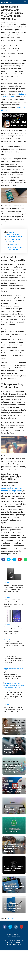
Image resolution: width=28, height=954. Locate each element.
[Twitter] (10, 927)
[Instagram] (16, 927)
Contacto (9, 942)
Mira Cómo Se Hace (14, 936)
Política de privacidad (14, 944)
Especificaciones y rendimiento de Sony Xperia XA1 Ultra (15, 247)
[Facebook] (5, 927)
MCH (7, 22)
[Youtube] (21, 927)
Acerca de (8, 940)
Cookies (18, 942)
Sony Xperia (11, 919)
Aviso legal (17, 940)
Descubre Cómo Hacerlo (13, 934)
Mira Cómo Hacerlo (8, 2)
